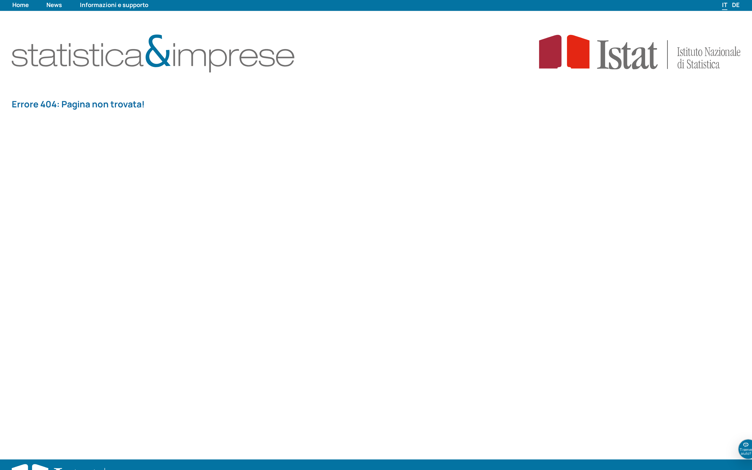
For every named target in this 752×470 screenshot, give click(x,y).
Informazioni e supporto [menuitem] (114, 5)
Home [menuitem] (20, 5)
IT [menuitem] (724, 5)
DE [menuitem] (736, 5)
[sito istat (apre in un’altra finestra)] (620, 51)
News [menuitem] (54, 5)
